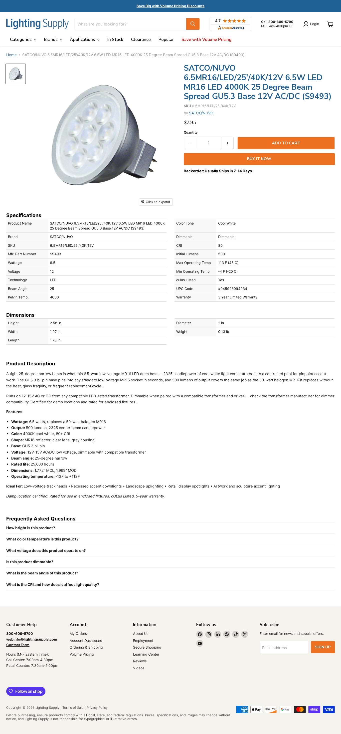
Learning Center (146, 654)
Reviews (140, 661)
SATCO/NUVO (201, 113)
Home (11, 55)
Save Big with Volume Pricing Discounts (170, 6)
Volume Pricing (82, 654)
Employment (143, 640)
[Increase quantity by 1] (227, 143)
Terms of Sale (73, 708)
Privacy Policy (97, 708)
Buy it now (259, 159)
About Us (140, 633)
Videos (138, 668)
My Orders (78, 633)
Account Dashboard (86, 640)
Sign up (323, 647)
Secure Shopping (147, 647)
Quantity (191, 132)
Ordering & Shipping (86, 647)
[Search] (192, 24)
